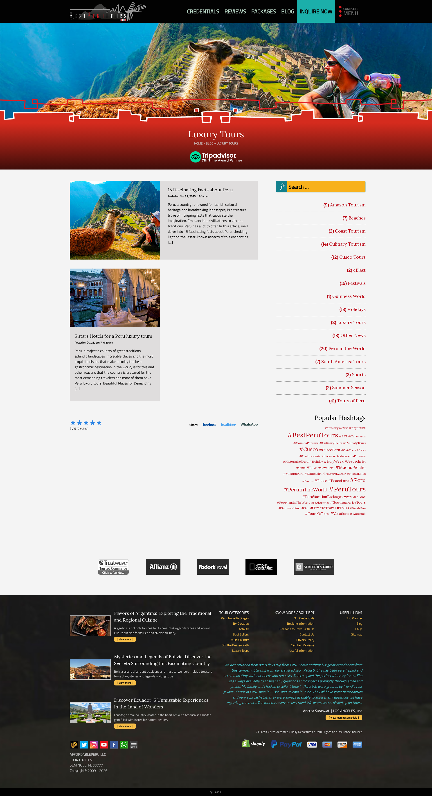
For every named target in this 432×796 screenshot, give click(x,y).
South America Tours (343, 361)
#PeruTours (347, 489)
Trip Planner (354, 618)
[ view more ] (125, 639)
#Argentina (357, 428)
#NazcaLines (356, 474)
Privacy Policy (305, 639)
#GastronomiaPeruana (349, 456)
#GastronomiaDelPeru (315, 456)
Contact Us (307, 634)
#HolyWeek (334, 461)
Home (198, 143)
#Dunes (361, 450)
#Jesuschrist (355, 461)
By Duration (241, 623)
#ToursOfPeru (317, 513)
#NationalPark (314, 474)
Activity (244, 628)
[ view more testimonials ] (344, 717)
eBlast (359, 270)
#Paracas (307, 481)
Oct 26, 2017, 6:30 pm (100, 342)
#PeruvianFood (354, 497)
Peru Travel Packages (235, 618)
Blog (287, 11)
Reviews (235, 11)
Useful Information (301, 650)
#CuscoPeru (329, 450)
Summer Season (349, 387)
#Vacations (339, 513)
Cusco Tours (352, 257)
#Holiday (316, 461)
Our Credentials (304, 618)
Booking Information (300, 623)
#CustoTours (348, 450)
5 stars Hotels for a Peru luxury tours (113, 336)
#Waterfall (358, 514)
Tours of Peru (351, 400)
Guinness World (349, 296)
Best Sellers (241, 634)
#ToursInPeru (358, 508)
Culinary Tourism (347, 244)
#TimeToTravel (323, 508)
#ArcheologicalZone (336, 428)
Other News (353, 335)
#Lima (301, 468)
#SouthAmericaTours (348, 502)
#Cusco (308, 449)
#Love (311, 467)
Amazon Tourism (348, 205)
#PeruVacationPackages (322, 496)
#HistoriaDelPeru (295, 461)
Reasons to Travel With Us (296, 628)
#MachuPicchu (350, 467)
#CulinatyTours (354, 443)
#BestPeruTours (312, 435)
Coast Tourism (350, 231)
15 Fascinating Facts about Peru (200, 189)
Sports (359, 374)
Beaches (357, 218)
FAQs (358, 628)
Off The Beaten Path (235, 645)
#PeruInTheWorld (306, 489)
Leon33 (218, 792)
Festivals (357, 283)
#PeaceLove (338, 480)
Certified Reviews (302, 645)
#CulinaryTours (331, 443)
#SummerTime (290, 508)
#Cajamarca (357, 436)
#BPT (343, 436)
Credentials (203, 11)
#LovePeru (326, 468)
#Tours (343, 508)
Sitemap (356, 634)
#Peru (358, 480)
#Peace (320, 480)
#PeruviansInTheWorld (293, 502)
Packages (263, 11)
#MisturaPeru (293, 474)
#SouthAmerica (320, 502)
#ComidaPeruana (306, 443)
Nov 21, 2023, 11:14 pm (194, 196)
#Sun (305, 508)
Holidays (356, 309)
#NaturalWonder (336, 473)
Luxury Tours (351, 322)
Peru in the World (347, 348)
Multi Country (240, 639)
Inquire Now (316, 11)
